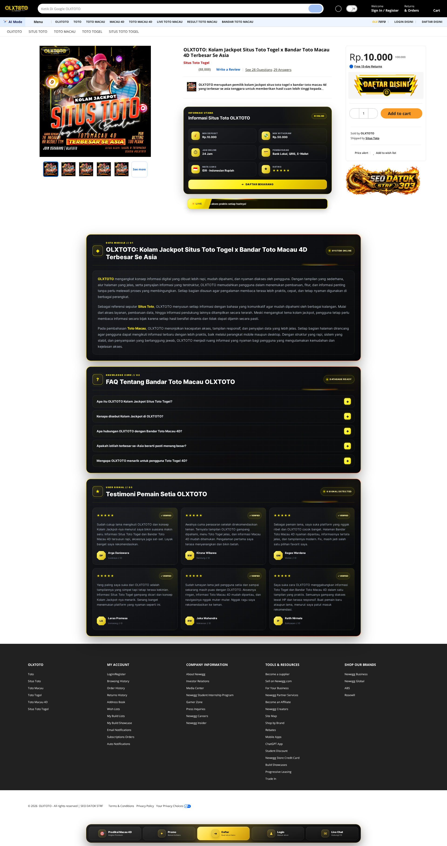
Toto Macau (136, 328)
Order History (116, 688)
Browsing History (118, 681)
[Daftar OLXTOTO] (386, 85)
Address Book (116, 702)
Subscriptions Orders (120, 737)
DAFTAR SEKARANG (257, 184)
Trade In (270, 779)
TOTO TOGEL (92, 31)
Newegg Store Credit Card (282, 758)
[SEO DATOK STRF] (383, 179)
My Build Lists (116, 716)
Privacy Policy (145, 806)
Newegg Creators (276, 709)
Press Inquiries (195, 709)
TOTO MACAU (64, 31)
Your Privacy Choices (170, 806)
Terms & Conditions (121, 806)
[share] (163, 52)
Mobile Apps (273, 737)
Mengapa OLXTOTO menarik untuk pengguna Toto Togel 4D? (142, 461)
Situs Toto (146, 306)
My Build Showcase (119, 723)
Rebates (270, 730)
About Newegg (195, 674)
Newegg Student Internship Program (210, 695)
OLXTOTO (14, 31)
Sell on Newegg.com (278, 681)
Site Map (271, 716)
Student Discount (276, 751)
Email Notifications (119, 730)
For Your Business (277, 688)
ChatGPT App (274, 744)
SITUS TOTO (38, 31)
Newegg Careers (197, 716)
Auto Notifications (118, 744)
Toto (31, 674)
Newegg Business (356, 674)
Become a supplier (277, 674)
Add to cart (400, 113)
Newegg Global (354, 681)
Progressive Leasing (278, 772)
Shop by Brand (274, 723)
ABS (347, 688)
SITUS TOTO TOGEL (124, 31)
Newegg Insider (196, 723)
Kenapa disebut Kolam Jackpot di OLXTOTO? (130, 416)
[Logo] (16, 9)
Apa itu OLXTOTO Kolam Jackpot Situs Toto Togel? (134, 401)
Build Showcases (276, 765)
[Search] (315, 9)
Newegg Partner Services (281, 695)
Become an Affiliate (278, 702)
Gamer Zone (194, 702)
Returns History (117, 695)
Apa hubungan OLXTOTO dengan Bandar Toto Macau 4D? (139, 431)
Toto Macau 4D (38, 702)
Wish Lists (113, 709)
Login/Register (116, 674)
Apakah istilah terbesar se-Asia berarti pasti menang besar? (141, 446)
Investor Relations (197, 681)
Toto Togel (35, 695)
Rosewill (350, 695)
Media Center (195, 688)
